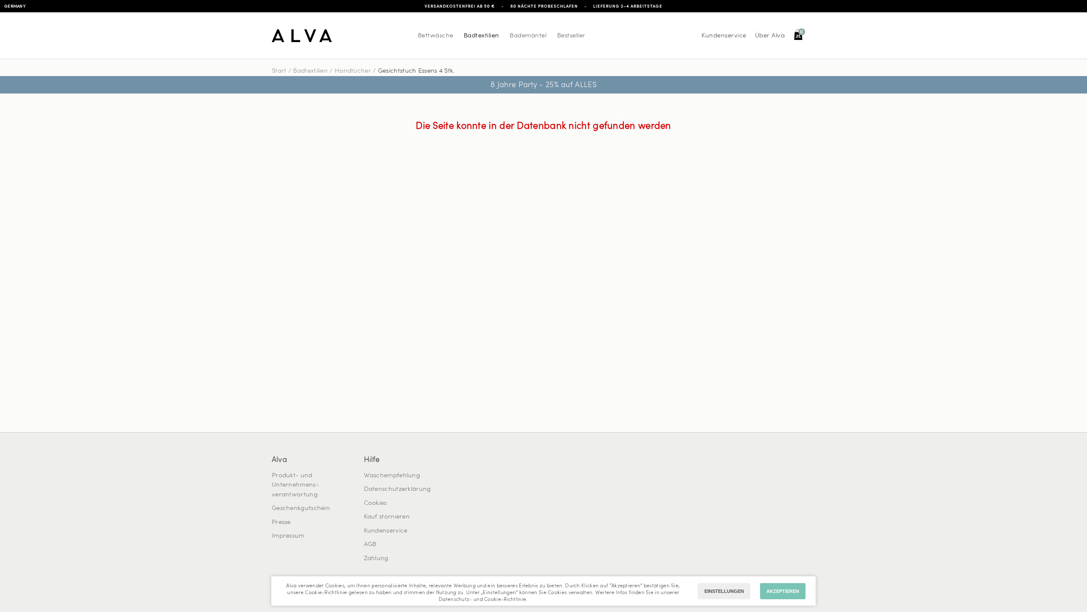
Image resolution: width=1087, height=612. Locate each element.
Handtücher (353, 71)
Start (279, 71)
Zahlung (376, 558)
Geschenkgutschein (301, 508)
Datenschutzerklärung (397, 489)
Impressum (288, 536)
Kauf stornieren (387, 517)
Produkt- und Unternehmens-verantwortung (295, 485)
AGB (370, 544)
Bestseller (571, 36)
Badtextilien (481, 36)
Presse (281, 522)
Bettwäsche (435, 36)
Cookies (375, 503)
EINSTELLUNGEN (724, 591)
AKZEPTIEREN (782, 591)
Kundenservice (723, 36)
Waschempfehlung (392, 476)
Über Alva (770, 36)
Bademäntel (528, 36)
